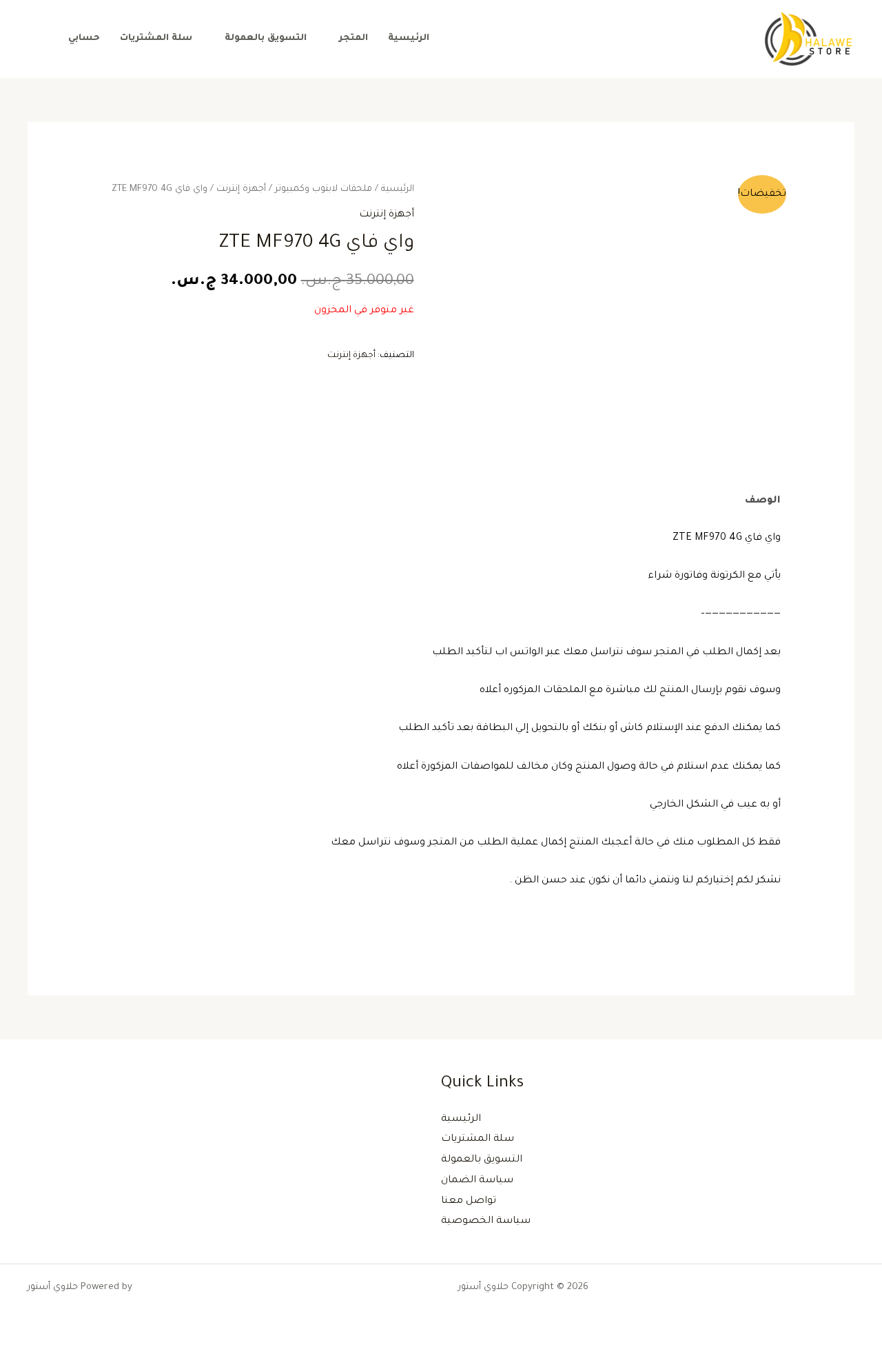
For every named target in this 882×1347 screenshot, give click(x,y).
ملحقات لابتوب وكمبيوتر (323, 189)
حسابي (84, 38)
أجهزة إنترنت (241, 189)
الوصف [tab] (763, 501)
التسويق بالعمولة (266, 38)
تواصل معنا (468, 1201)
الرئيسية (408, 38)
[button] (36, 39)
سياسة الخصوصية (486, 1221)
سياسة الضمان (477, 1180)
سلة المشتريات (156, 38)
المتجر (353, 38)
